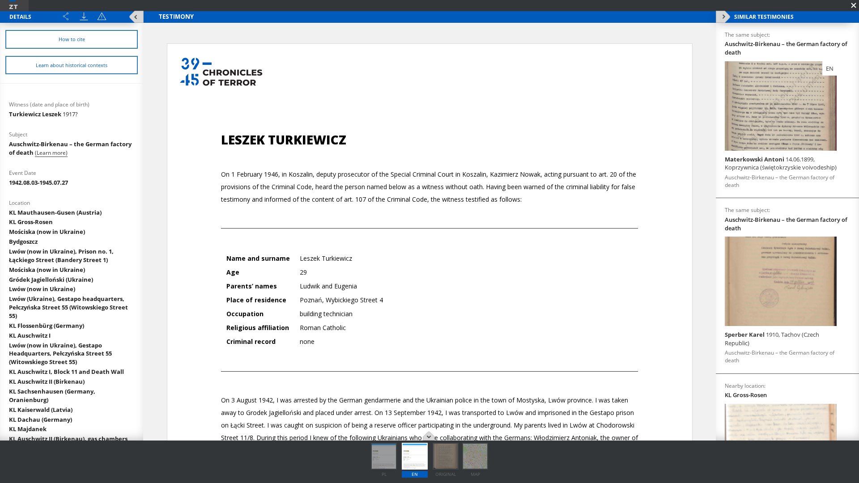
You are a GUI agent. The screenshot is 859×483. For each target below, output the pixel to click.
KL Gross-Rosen (31, 222)
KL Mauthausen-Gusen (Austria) (55, 212)
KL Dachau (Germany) (40, 419)
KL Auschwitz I (30, 335)
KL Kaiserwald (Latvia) (40, 410)
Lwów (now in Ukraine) (42, 289)
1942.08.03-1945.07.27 (38, 182)
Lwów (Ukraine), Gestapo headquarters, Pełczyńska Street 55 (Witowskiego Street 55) (68, 307)
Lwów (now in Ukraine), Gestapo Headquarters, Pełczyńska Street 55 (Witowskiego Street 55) (60, 353)
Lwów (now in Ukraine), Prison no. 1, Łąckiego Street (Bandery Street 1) (61, 255)
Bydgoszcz (23, 241)
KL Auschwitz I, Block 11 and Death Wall (66, 372)
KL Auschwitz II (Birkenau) (47, 381)
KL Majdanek (28, 429)
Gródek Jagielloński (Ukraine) (51, 279)
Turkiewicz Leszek (43, 114)
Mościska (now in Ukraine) (47, 232)
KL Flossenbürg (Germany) (46, 326)
